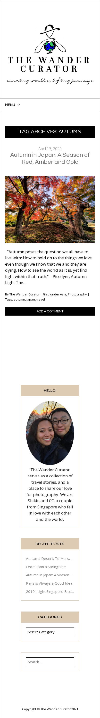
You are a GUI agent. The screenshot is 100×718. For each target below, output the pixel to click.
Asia (63, 294)
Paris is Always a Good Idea (49, 583)
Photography (77, 294)
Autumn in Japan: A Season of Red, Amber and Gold (50, 574)
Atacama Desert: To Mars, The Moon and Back (50, 558)
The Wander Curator (50, 64)
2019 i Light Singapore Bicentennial (50, 591)
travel (40, 299)
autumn (19, 299)
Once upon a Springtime (46, 566)
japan (30, 299)
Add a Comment (50, 311)
